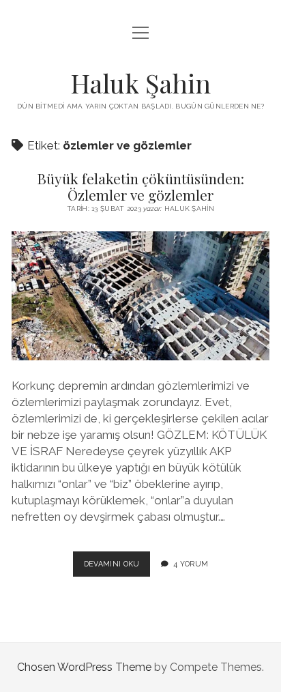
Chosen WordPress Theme (84, 667)
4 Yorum (190, 564)
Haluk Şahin (140, 83)
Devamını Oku (117, 568)
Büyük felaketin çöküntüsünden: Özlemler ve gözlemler (140, 186)
